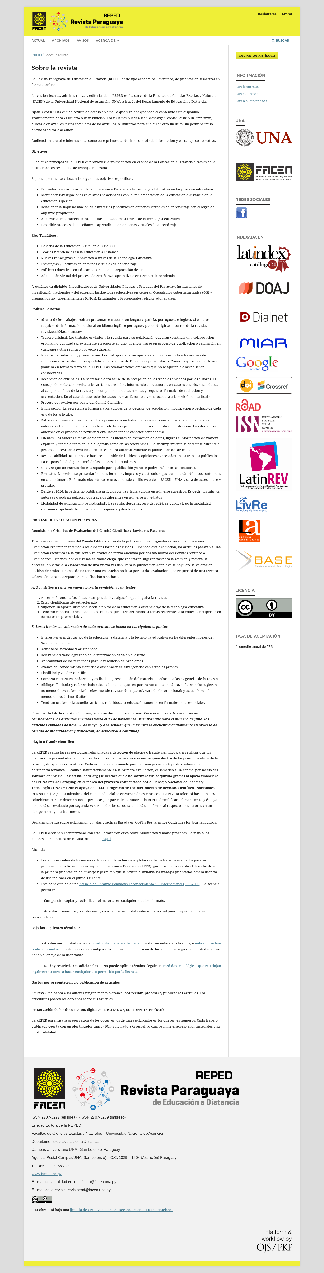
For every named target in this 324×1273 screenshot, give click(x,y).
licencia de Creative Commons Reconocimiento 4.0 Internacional (121, 1210)
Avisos (83, 40)
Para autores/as (247, 94)
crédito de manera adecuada (116, 943)
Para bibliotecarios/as (251, 101)
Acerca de (106, 40)
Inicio (37, 55)
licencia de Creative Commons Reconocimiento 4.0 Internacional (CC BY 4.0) (139, 884)
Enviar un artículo (257, 56)
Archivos (60, 40)
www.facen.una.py (47, 1173)
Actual (38, 40)
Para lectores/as (247, 86)
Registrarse (267, 14)
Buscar (282, 40)
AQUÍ (106, 839)
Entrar (287, 14)
